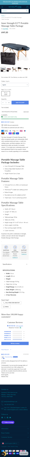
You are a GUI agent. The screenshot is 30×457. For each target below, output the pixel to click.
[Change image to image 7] (25, 69)
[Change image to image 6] (20, 69)
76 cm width (5, 93)
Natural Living (14, 446)
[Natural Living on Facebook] (2, 418)
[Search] (27, 11)
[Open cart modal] (27, 7)
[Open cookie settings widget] (3, 454)
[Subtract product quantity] (2, 102)
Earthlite (5, 28)
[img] (5, 354)
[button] (5, 122)
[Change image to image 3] (3, 69)
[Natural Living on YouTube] (10, 418)
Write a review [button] (15, 343)
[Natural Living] (15, 7)
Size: (6, 89)
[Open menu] (2, 7)
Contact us (15, 257)
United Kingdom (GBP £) (10, 443)
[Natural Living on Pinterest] (7, 418)
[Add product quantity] (8, 102)
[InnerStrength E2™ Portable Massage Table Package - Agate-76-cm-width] (15, 51)
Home (2, 15)
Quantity (3, 99)
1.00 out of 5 (19, 326)
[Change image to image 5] (14, 69)
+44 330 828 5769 (9, 404)
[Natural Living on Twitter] (5, 418)
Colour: (5, 81)
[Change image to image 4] (8, 69)
